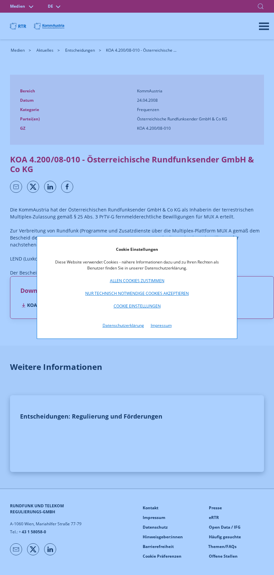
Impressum (161, 325)
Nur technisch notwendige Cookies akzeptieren (137, 293)
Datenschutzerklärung (123, 325)
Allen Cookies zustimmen (137, 280)
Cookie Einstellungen (137, 306)
